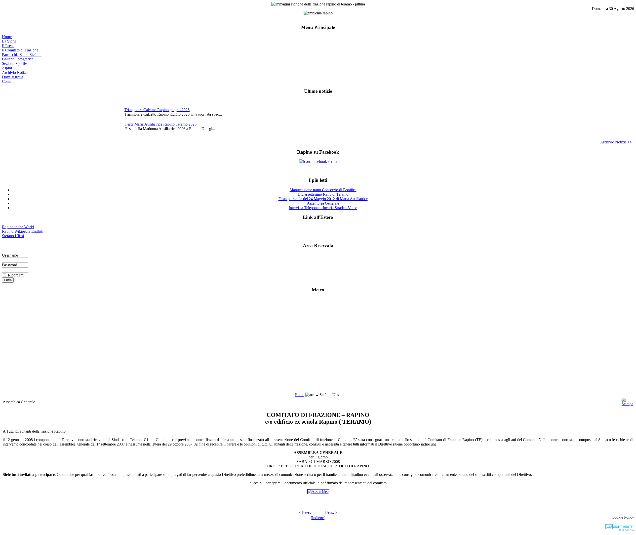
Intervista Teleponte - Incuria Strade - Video (323, 208)
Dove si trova (12, 77)
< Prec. (305, 512)
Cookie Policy (623, 517)
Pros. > (331, 512)
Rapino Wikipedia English (22, 231)
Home (7, 37)
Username (10, 255)
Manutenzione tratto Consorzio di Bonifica (323, 190)
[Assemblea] (318, 492)
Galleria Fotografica (17, 59)
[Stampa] (627, 401)
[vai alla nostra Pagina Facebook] (318, 161)
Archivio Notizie (15, 72)
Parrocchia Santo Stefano (21, 54)
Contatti (8, 81)
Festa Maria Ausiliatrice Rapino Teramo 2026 (161, 124)
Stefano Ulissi (13, 236)
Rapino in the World (18, 227)
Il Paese (8, 46)
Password (9, 265)
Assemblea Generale (323, 203)
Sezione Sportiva (15, 63)
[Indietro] (318, 518)
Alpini (7, 68)
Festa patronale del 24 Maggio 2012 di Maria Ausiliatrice (323, 199)
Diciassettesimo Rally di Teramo (323, 194)
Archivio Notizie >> (617, 142)
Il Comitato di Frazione (20, 50)
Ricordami (16, 275)
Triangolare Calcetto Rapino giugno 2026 (157, 110)
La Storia (9, 41)
